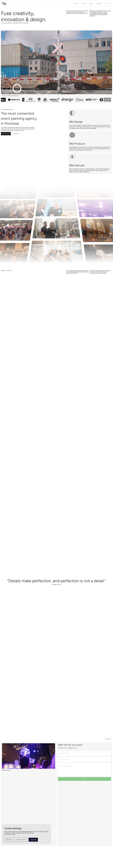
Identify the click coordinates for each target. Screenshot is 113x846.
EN (105, 3)
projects (84, 3)
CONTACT (91, 3)
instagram (98, 3)
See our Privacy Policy (9, 834)
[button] (76, 3)
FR (109, 3)
